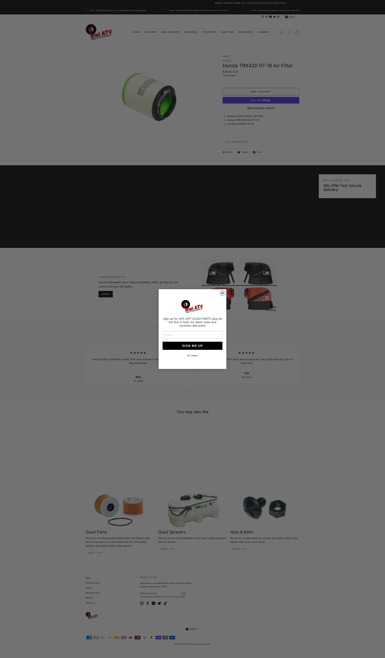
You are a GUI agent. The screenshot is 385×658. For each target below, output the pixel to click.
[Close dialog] (222, 293)
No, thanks (192, 355)
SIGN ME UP (192, 345)
